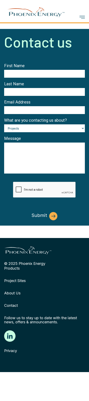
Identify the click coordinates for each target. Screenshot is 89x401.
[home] (38, 10)
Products (12, 268)
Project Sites (15, 281)
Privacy (10, 351)
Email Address (17, 102)
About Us (12, 293)
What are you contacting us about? (35, 120)
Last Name (14, 84)
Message (12, 138)
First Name (14, 66)
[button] (82, 17)
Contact (11, 305)
